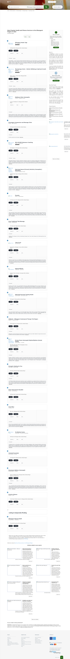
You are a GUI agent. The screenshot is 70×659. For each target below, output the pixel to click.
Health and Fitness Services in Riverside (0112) (55, 112)
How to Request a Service (25, 637)
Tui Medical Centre (20, 432)
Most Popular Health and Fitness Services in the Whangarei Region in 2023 (25, 31)
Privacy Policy (9, 641)
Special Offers (23, 638)
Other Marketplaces (38, 642)
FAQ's (8, 639)
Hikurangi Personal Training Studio (24, 294)
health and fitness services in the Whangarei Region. (24, 542)
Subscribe (56, 47)
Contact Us (9, 638)
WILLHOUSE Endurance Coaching (24, 142)
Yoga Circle (18, 242)
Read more (14, 91)
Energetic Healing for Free (15, 366)
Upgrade (36, 638)
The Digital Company (54, 649)
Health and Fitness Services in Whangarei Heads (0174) (55, 114)
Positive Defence (13, 494)
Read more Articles (56, 158)
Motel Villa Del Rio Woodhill (16, 389)
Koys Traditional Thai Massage (17, 221)
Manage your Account (38, 640)
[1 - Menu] (8, 2)
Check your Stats (37, 641)
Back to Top (57, 657)
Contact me (11, 53)
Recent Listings (37, 639)
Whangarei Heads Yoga (21, 42)
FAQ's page (26, 538)
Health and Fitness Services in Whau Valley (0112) (56, 116)
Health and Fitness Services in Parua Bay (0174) (55, 108)
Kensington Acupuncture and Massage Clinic (20, 122)
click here (58, 97)
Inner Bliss (11, 406)
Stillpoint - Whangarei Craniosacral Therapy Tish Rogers (23, 319)
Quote (11, 50)
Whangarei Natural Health (15, 518)
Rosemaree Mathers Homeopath (17, 470)
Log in (59, 1)
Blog (22, 646)
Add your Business (38, 637)
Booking (16, 50)
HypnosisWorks (19, 268)
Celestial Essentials (14, 453)
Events (22, 639)
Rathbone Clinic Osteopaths (22, 97)
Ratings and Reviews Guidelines (12, 642)
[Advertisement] (35, 20)
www (22, 53)
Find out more (56, 80)
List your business (51, 1)
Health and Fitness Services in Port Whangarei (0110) (54, 110)
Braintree (60, 642)
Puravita (17, 195)
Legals (8, 640)
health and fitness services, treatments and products (43, 624)
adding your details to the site (26, 627)
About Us (8, 637)
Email (17, 53)
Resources (23, 640)
